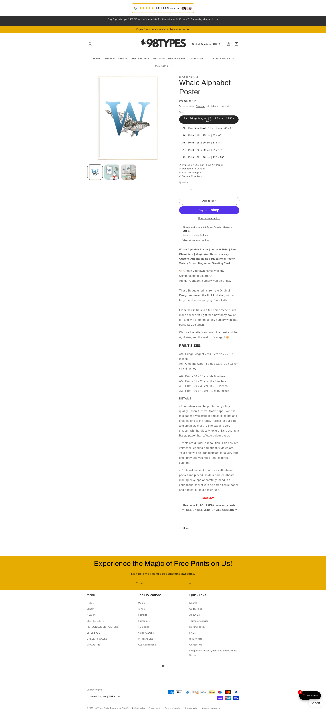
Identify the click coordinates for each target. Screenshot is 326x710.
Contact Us (195, 644)
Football (143, 615)
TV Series (143, 626)
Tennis (142, 608)
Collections (195, 608)
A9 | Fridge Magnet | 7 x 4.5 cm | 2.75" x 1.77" (209, 119)
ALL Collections (147, 644)
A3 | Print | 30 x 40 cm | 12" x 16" (203, 157)
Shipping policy (192, 708)
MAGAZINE (93, 644)
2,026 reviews (171, 8)
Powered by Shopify (119, 708)
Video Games (146, 632)
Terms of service (199, 621)
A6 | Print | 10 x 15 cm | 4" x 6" (202, 135)
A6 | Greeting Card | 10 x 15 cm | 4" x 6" (208, 128)
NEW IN (91, 615)
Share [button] (186, 528)
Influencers (195, 638)
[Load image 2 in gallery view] (111, 172)
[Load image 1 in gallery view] (95, 172)
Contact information (211, 708)
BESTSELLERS (95, 621)
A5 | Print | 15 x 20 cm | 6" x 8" (202, 142)
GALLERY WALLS (97, 638)
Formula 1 (144, 621)
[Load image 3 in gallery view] (128, 172)
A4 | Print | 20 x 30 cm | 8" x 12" (202, 150)
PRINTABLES (145, 638)
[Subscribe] (190, 583)
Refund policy (197, 626)
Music (141, 603)
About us (194, 615)
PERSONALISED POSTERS (103, 626)
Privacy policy (155, 708)
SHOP (90, 608)
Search (193, 603)
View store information (196, 240)
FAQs (192, 632)
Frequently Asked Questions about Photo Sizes (213, 652)
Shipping (200, 106)
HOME (90, 603)
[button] (90, 44)
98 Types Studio (102, 708)
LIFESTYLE (93, 632)
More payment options (209, 218)
